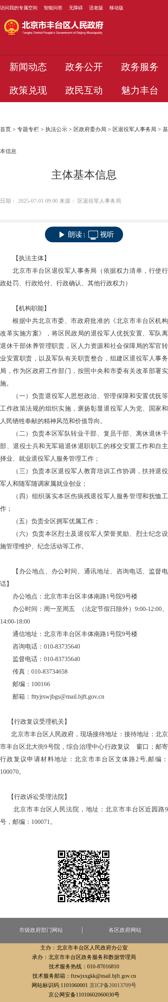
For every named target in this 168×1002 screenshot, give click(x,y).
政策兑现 (28, 90)
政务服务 (140, 67)
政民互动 (84, 90)
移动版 (116, 8)
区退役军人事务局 (134, 129)
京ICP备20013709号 (112, 985)
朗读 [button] (75, 234)
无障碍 (76, 8)
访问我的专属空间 (19, 8)
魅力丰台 (140, 90)
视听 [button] (107, 234)
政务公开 (84, 67)
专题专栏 (28, 129)
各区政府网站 (125, 930)
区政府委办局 (89, 129)
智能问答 (53, 8)
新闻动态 (28, 67)
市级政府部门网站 (41, 930)
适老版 (96, 8)
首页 (5, 129)
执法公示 (56, 129)
